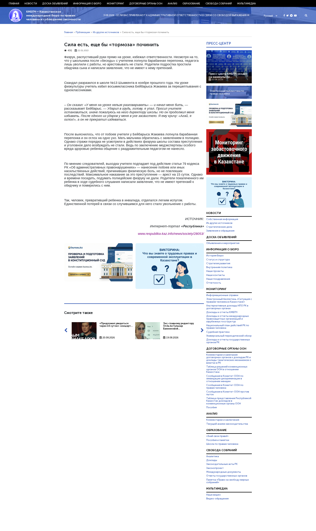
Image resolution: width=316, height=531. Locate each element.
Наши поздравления (218, 278)
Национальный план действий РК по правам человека (227, 326)
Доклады (211, 460)
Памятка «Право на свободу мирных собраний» (227, 481)
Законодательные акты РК (222, 463)
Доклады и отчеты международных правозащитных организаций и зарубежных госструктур (227, 318)
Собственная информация (222, 219)
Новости (31, 3)
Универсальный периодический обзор (229, 335)
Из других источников (106, 32)
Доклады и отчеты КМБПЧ (221, 312)
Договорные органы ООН (145, 3)
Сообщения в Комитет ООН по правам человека (224, 386)
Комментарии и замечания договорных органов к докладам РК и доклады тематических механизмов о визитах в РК (228, 358)
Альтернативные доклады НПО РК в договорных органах (227, 307)
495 (70, 50)
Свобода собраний (219, 3)
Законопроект (215, 467)
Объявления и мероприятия (222, 243)
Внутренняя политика (219, 267)
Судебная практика (218, 331)
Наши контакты (215, 275)
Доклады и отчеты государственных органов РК (228, 341)
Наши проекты (215, 271)
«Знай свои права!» (217, 436)
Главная (14, 3)
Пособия (211, 407)
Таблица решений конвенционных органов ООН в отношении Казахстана (226, 369)
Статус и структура (218, 259)
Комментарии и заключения (222, 419)
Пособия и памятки (217, 440)
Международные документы (223, 471)
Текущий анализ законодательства (227, 423)
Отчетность (213, 282)
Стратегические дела (219, 226)
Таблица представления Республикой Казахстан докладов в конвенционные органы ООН (228, 401)
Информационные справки (222, 295)
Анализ (172, 3)
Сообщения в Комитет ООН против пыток (227, 393)
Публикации (83, 32)
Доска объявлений (55, 3)
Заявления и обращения (220, 230)
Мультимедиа (246, 3)
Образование (191, 3)
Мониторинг (115, 3)
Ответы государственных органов (226, 475)
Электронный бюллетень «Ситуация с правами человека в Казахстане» (229, 300)
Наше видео (213, 494)
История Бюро (215, 255)
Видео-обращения (217, 498)
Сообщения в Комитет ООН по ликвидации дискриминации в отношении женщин (224, 378)
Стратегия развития (218, 263)
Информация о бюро (87, 3)
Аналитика (212, 456)
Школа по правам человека (222, 443)
